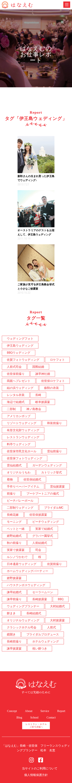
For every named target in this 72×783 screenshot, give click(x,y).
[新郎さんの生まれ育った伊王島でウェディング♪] (36, 154)
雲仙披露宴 (57, 486)
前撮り (11, 493)
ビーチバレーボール (20, 500)
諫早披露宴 (14, 648)
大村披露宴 (57, 620)
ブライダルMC (53, 507)
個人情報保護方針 (36, 775)
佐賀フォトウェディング (23, 359)
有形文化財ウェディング (23, 430)
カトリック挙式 (51, 472)
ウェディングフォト (20, 338)
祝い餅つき (39, 648)
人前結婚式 (39, 543)
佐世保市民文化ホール (21, 451)
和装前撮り (54, 423)
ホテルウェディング (45, 641)
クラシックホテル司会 (21, 627)
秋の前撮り (14, 543)
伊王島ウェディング (20, 345)
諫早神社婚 (42, 374)
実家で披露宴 (16, 550)
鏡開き (11, 634)
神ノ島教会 (33, 409)
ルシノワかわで (17, 557)
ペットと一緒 (16, 529)
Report (61, 711)
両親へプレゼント (18, 381)
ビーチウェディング (45, 521)
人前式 (51, 627)
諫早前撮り (14, 599)
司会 (38, 550)
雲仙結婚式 (14, 465)
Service (44, 711)
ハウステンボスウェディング (26, 585)
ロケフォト (57, 359)
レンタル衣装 (16, 395)
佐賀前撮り (54, 564)
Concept (12, 711)
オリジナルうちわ (18, 472)
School (34, 717)
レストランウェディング (23, 437)
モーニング (14, 521)
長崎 (38, 395)
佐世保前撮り (16, 374)
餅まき (11, 613)
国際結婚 (38, 367)
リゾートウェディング (21, 423)
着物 (10, 479)
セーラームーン (42, 592)
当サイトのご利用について (39, 768)
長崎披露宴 (39, 599)
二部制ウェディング (20, 507)
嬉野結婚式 (14, 536)
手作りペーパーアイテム (23, 486)
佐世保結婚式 (32, 479)
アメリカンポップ (18, 416)
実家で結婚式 (44, 529)
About (28, 711)
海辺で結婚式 (16, 402)
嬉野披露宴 (14, 578)
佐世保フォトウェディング (24, 458)
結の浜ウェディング (20, 388)
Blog (19, 717)
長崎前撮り (14, 641)
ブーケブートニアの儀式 (42, 493)
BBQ (61, 599)
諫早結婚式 (14, 592)
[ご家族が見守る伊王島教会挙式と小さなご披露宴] (36, 262)
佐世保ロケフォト (53, 381)
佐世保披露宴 (38, 514)
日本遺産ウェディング (21, 564)
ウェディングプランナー (23, 606)
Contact (51, 717)
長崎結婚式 (33, 613)
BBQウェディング (18, 352)
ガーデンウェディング (47, 465)
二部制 (11, 409)
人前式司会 (14, 367)
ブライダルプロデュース (42, 634)
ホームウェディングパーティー (27, 571)
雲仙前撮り (54, 451)
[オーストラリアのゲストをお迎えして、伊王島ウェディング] (36, 208)
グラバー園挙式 (42, 536)
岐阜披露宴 (42, 402)
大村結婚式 (57, 606)
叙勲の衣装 (51, 388)
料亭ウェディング (18, 444)
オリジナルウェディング (23, 620)
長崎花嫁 (13, 514)
